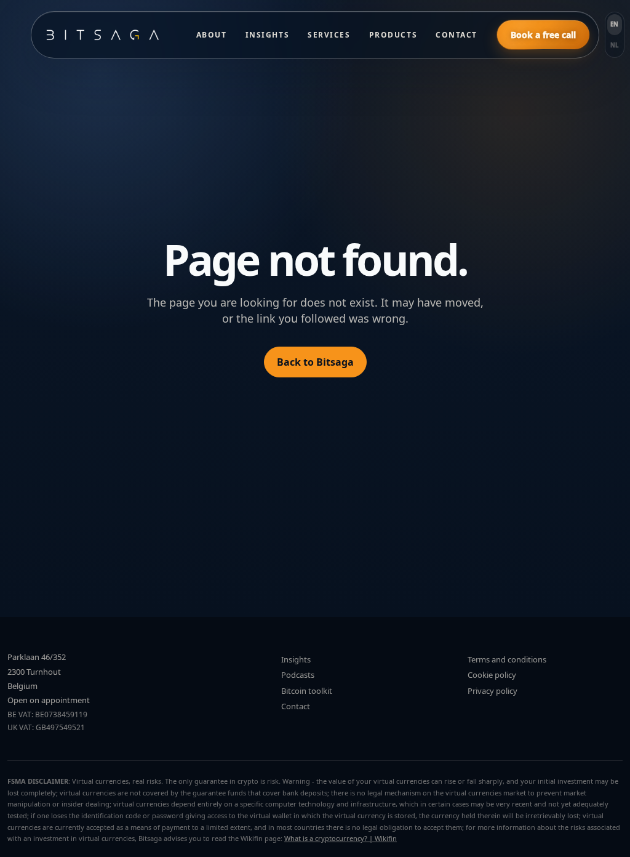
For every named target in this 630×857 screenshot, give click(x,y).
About (211, 35)
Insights (267, 35)
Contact (456, 35)
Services (329, 35)
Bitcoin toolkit (306, 690)
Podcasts (297, 674)
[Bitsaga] (108, 35)
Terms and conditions (507, 659)
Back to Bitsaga (315, 362)
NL (614, 45)
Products (393, 35)
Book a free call (543, 35)
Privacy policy (492, 690)
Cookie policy (492, 674)
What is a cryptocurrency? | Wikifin (340, 838)
